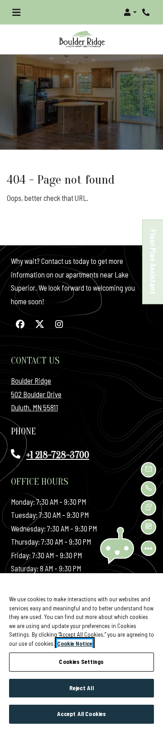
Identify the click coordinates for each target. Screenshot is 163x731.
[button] (130, 12)
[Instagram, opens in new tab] (59, 324)
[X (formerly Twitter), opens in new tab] (39, 324)
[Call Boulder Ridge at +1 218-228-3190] (146, 12)
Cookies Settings (81, 661)
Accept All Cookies (81, 713)
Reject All (81, 688)
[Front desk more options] (148, 548)
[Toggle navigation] (16, 12)
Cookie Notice (74, 643)
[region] (81, 652)
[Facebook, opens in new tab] (20, 324)
